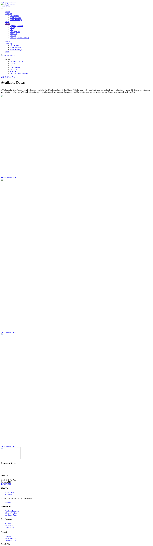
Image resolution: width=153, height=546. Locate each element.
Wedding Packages (12, 511)
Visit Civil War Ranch (8, 77)
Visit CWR (6, 6)
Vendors (13, 36)
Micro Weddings (16, 20)
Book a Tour (9, 493)
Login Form (9, 502)
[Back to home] (8, 4)
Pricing (7, 22)
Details (7, 24)
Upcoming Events (16, 26)
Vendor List (9, 527)
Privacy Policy (10, 538)
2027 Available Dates (8, 332)
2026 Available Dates (8, 177)
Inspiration (9, 525)
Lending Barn (15, 32)
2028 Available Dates (8, 446)
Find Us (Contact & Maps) (19, 38)
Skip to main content (8, 2)
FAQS (12, 30)
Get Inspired (14, 16)
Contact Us (9, 495)
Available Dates (15, 18)
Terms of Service (11, 540)
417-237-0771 (6, 484)
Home (7, 12)
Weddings (8, 14)
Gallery (12, 28)
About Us (13, 34)
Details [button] (7, 59)
